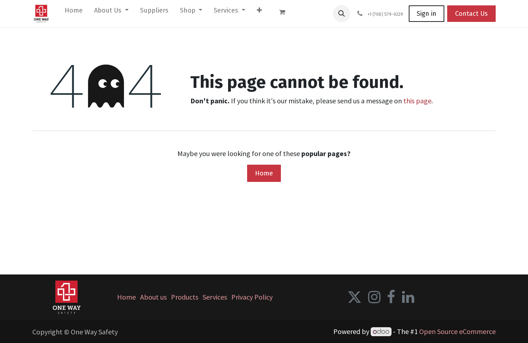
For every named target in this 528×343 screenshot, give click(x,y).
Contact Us (471, 14)
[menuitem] (74, 12)
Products (184, 296)
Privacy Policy (252, 296)
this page (417, 100)
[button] (341, 13)
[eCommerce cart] (285, 13)
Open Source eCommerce (457, 331)
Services (215, 296)
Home (264, 173)
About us (153, 296)
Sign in (426, 14)
